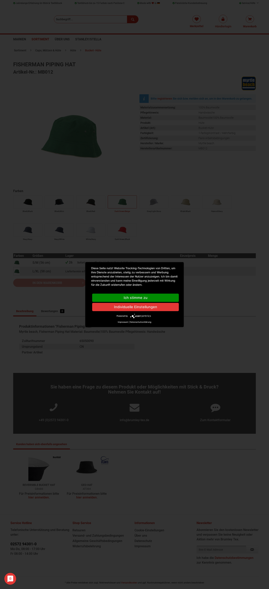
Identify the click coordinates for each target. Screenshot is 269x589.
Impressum (123, 322)
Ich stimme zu (135, 298)
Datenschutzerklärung (140, 322)
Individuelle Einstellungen (135, 307)
